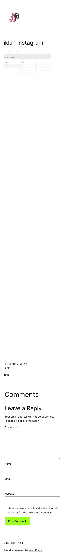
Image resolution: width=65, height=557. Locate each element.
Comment (11, 427)
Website (9, 493)
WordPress (35, 550)
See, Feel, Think (13, 542)
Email (8, 478)
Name (8, 463)
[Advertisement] (32, 212)
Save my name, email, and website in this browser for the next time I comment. (33, 510)
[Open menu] (59, 16)
